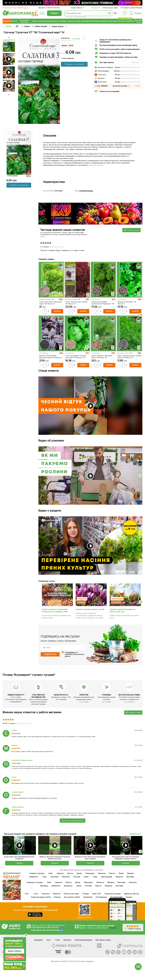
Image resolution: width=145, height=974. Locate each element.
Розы (39, 21)
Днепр (79, 873)
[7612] (91, 605)
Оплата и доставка (110, 8)
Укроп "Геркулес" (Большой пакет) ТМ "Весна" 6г (101, 357)
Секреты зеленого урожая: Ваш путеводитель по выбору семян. (55, 610)
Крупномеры (113, 21)
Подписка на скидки (112, 894)
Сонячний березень (86, 191)
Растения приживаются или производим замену (118, 45)
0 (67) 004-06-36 (53, 930)
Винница (130, 873)
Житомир (130, 877)
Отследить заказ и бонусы (131, 8)
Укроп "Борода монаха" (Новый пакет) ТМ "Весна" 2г (129, 357)
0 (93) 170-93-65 (53, 8)
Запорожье (89, 873)
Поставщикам (101, 897)
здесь (42, 236)
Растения (121, 21)
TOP (15, 21)
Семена (34, 21)
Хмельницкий (106, 877)
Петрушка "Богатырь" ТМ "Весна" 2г (126, 303)
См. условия (83, 702)
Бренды (129, 897)
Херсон (112, 873)
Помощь (57, 897)
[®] (20, 15)
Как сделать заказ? (72, 897)
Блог (27, 894)
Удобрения (130, 21)
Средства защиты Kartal (41, 897)
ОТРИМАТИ (15, 957)
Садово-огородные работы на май (90, 609)
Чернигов (119, 877)
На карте (112, 928)
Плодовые (62, 21)
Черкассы (102, 873)
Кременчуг (68, 886)
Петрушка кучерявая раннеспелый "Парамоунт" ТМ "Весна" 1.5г (102, 303)
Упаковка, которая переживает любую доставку (119, 57)
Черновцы (44, 886)
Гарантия (56, 894)
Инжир (84, 17)
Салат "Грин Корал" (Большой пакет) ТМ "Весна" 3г (50, 303)
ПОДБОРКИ (6, 21)
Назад (8, 26)
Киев (51, 873)
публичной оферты (96, 165)
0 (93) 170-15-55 (52, 927)
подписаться (50, 654)
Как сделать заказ (103, 940)
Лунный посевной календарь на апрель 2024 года (122, 610)
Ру (115, 13)
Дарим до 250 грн (131, 894)
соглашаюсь (70, 652)
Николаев (54, 877)
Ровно (86, 877)
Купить (57, 311)
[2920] (57, 605)
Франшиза (96, 8)
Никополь (66, 877)
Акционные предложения (16, 8)
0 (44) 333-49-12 (38, 927)
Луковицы (54, 21)
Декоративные (95, 21)
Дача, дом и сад (138, 21)
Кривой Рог (33, 877)
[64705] (125, 605)
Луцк (44, 877)
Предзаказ (87, 897)
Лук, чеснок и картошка (24, 21)
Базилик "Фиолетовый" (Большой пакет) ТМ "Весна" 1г (50, 357)
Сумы (95, 877)
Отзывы (85, 894)
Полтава (76, 877)
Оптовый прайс (116, 897)
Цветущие (85, 21)
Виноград (45, 21)
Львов (121, 873)
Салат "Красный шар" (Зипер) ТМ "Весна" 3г (76, 303)
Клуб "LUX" (96, 894)
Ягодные (70, 21)
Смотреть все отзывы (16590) (72, 821)
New (12, 21)
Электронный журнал (83, 940)
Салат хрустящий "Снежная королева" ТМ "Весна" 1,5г (75, 357)
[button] (129, 86)
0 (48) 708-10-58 (38, 930)
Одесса (70, 873)
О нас (36, 894)
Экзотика (77, 21)
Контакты (46, 894)
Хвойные (104, 21)
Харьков (60, 873)
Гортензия (77, 17)
